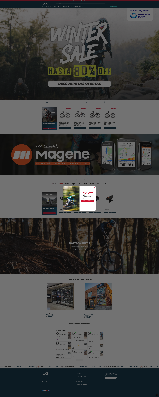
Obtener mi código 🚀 (88, 200)
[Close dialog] (94, 187)
